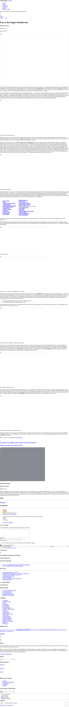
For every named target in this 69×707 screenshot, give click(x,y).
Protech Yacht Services (24, 205)
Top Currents (5, 623)
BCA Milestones (6, 605)
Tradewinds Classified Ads (8, 682)
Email (1, 692)
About (4, 8)
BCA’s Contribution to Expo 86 (9, 590)
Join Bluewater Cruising (5, 558)
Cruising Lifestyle (23, 629)
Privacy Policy (3, 705)
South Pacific (10, 631)
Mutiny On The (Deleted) (8, 595)
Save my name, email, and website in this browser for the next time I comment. (18, 542)
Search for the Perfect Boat (8, 594)
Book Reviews (6, 606)
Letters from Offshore (7, 617)
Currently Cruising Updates (8, 609)
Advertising (5, 684)
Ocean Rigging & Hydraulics (9, 205)
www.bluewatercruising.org (6, 654)
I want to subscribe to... (6, 694)
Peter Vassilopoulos (23, 214)
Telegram (5, 622)
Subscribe (2, 700)
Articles (4, 3)
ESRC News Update (7, 579)
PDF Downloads (6, 9)
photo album (19, 437)
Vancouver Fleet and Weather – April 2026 (12, 578)
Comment (2, 537)
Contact (4, 685)
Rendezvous (3, 502)
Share (2, 17)
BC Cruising (5, 604)
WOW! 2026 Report (7, 577)
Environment (5, 611)
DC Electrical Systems (35, 629)
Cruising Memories (7, 607)
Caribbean (8, 629)
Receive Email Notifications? (7, 545)
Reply (4, 522)
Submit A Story (6, 683)
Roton (4, 202)
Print (6, 17)
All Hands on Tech (7, 601)
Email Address (3, 540)
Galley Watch (5, 615)
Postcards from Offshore (8, 621)
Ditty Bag (5, 610)
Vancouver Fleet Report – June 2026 (10, 572)
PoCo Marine (22, 201)
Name (1, 538)
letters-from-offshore (7, 618)
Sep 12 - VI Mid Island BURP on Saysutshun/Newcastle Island (16, 564)
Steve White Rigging (23, 207)
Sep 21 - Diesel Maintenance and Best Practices (13, 566)
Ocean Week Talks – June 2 (9, 576)
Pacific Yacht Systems (24, 202)
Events (4, 4)
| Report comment (9, 522)
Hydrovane (5, 210)
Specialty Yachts (6, 204)
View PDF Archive (4, 585)
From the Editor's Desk (8, 613)
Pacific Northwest (60, 629)
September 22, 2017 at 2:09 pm (9, 514)
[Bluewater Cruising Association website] (0, 552)
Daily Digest (5, 695)
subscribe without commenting (10, 547)
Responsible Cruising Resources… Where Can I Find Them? (16, 573)
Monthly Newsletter (6, 698)
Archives (5, 680)
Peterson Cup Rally (7, 620)
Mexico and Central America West (48, 629)
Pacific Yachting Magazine (25, 204)
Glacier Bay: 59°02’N (7, 591)
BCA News (5, 6)
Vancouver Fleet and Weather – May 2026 (12, 574)
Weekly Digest (5, 697)
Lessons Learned (6, 616)
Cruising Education (13, 629)
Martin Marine (6, 211)
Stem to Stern (6, 200)
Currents (10, 0)
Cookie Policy (10, 705)
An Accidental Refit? (7, 592)
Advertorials (5, 600)
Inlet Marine (22, 208)
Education (5, 5)
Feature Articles (6, 612)
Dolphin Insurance (23, 200)
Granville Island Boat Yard (9, 203)
